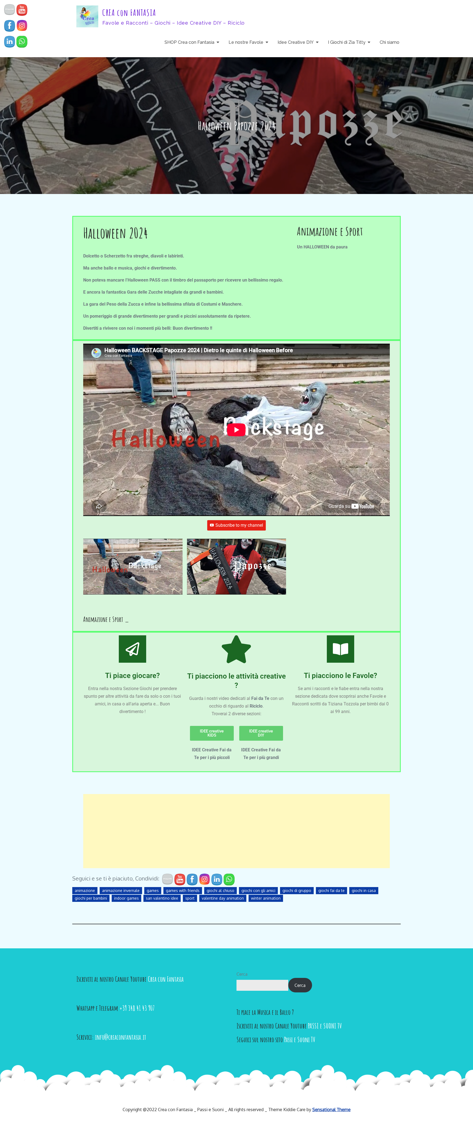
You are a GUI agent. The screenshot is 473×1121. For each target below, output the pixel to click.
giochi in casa (364, 890)
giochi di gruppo (296, 890)
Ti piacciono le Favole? (340, 675)
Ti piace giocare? (132, 675)
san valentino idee (162, 898)
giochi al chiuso (220, 890)
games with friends (183, 890)
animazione (85, 890)
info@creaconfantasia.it (120, 1037)
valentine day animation (223, 898)
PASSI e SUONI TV (325, 1025)
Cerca (241, 974)
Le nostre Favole (246, 42)
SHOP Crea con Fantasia (189, 42)
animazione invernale (121, 890)
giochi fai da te (331, 890)
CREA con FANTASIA (129, 12)
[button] (133, 569)
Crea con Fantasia (166, 979)
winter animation (266, 898)
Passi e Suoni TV (299, 1039)
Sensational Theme (331, 1109)
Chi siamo (389, 42)
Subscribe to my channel (239, 525)
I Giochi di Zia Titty (346, 42)
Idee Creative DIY (296, 42)
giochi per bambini (91, 898)
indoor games (126, 898)
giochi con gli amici (258, 890)
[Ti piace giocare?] (132, 649)
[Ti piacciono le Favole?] (340, 649)
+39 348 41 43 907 (137, 1008)
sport (190, 898)
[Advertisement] (236, 831)
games (153, 890)
